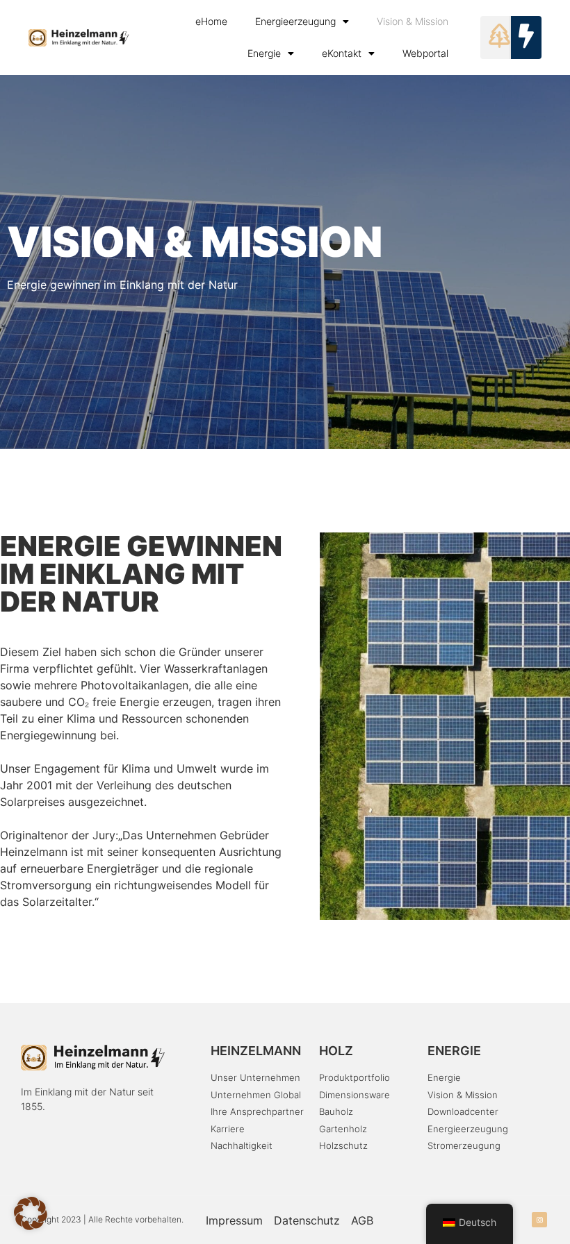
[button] (30, 1213)
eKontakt (341, 53)
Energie (264, 53)
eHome (211, 21)
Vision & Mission (412, 21)
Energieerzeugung (295, 21)
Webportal (425, 53)
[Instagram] (539, 1219)
